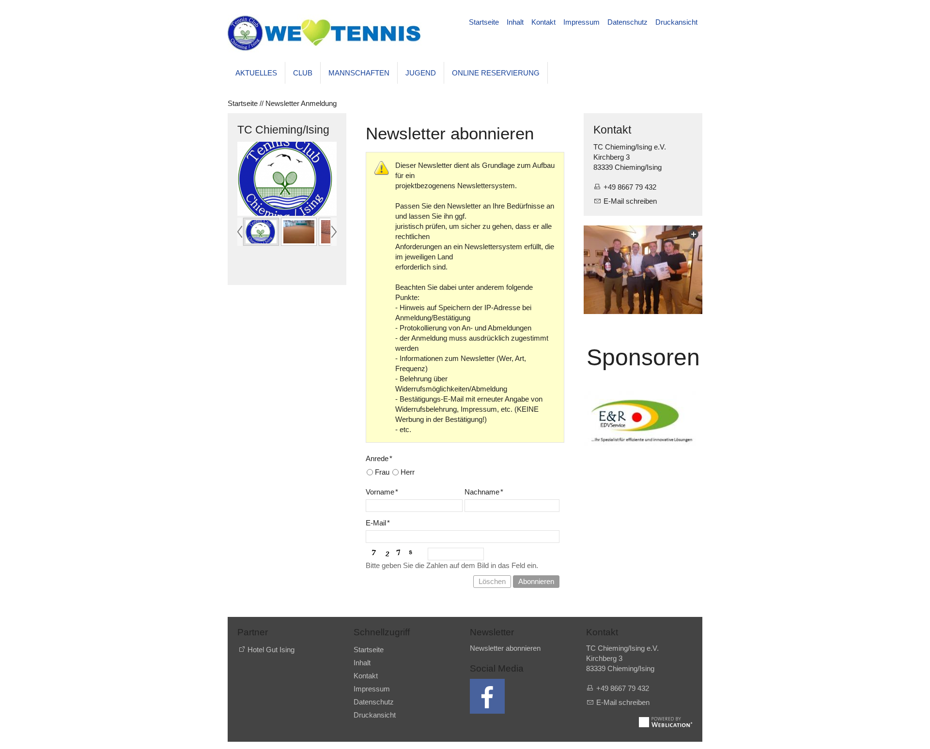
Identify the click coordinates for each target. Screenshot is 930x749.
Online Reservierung (496, 73)
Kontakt (543, 22)
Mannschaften (358, 73)
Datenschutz (627, 22)
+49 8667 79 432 (630, 187)
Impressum (581, 22)
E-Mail (378, 523)
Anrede (379, 458)
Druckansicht (676, 22)
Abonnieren (536, 581)
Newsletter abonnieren (505, 648)
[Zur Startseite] (324, 33)
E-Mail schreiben (630, 201)
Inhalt (515, 22)
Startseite (484, 22)
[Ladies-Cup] (643, 270)
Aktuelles (256, 73)
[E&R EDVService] (643, 420)
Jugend (420, 73)
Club (302, 73)
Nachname (484, 492)
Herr (408, 472)
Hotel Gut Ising (271, 649)
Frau (382, 472)
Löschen (492, 581)
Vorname (382, 492)
